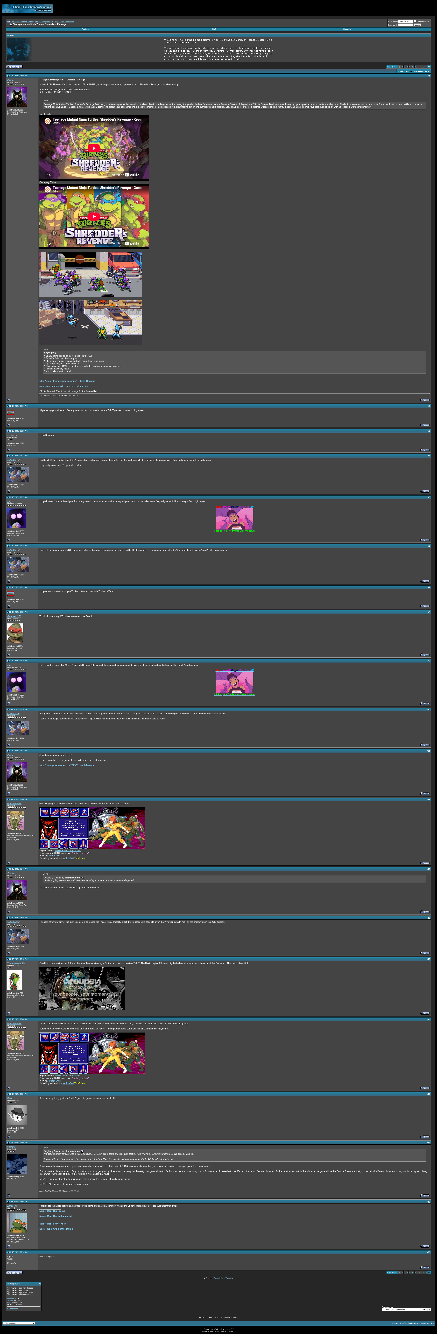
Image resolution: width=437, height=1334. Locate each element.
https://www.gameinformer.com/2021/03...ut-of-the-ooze (66, 765)
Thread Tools (404, 71)
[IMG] (9, 1302)
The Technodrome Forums (22, 22)
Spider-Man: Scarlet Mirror (53, 1223)
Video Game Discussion (64, 22)
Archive (425, 1323)
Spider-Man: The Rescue (52, 1211)
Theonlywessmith (16, 963)
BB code (10, 1298)
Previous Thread (213, 1278)
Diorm (10, 1098)
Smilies (10, 1300)
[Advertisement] (373, 8)
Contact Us (397, 1323)
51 (416, 67)
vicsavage (12, 435)
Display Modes (420, 71)
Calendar (347, 29)
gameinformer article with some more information (63, 386)
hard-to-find (68, 858)
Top (432, 1323)
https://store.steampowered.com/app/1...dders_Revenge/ (67, 381)
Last (424, 67)
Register (85, 29)
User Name (393, 21)
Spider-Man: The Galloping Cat (55, 1216)
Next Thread (226, 1278)
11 (413, 67)
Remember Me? (423, 22)
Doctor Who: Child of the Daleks (56, 1229)
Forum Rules (12, 1309)
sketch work (55, 855)
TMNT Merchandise (43, 22)
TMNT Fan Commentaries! (68, 850)
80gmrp (11, 1147)
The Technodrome (412, 1323)
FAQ (214, 29)
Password (392, 25)
